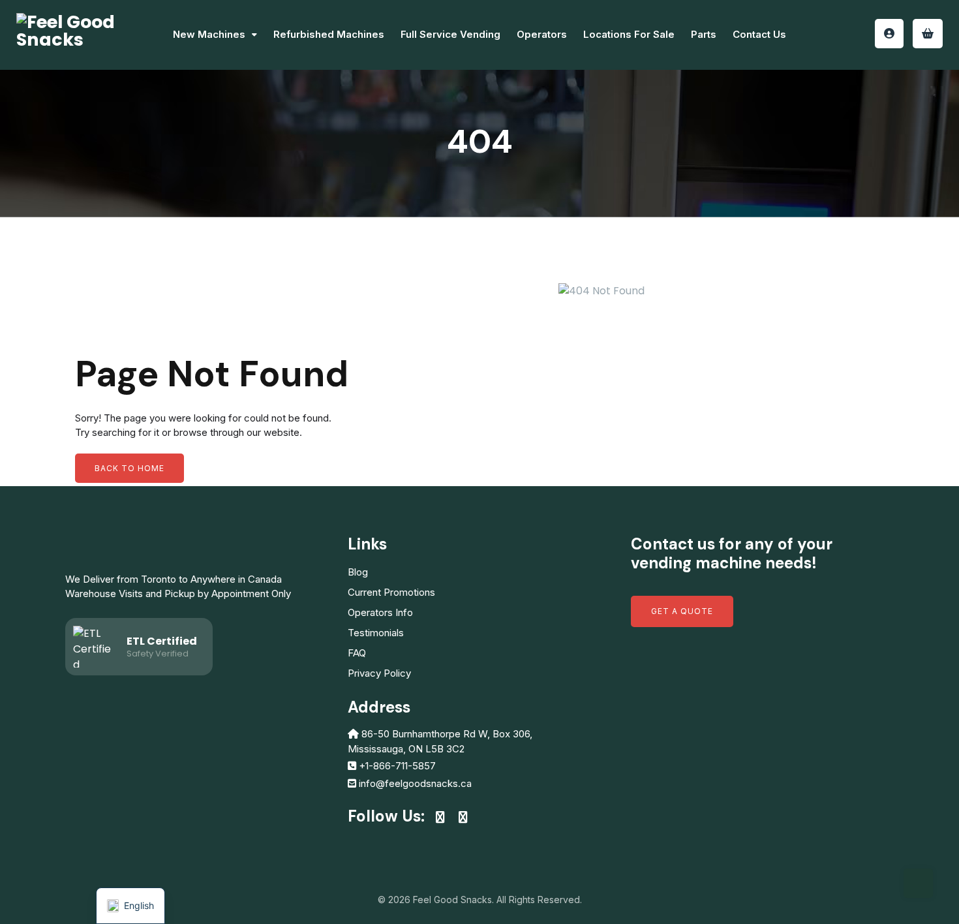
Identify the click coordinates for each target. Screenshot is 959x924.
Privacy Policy (379, 673)
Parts (703, 34)
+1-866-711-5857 (397, 766)
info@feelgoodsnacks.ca (415, 783)
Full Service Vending (450, 34)
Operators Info (380, 612)
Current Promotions (391, 592)
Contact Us (759, 34)
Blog (358, 572)
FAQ (357, 653)
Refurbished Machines (328, 34)
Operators (542, 34)
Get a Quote (682, 611)
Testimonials (376, 632)
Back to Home (129, 468)
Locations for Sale (629, 34)
